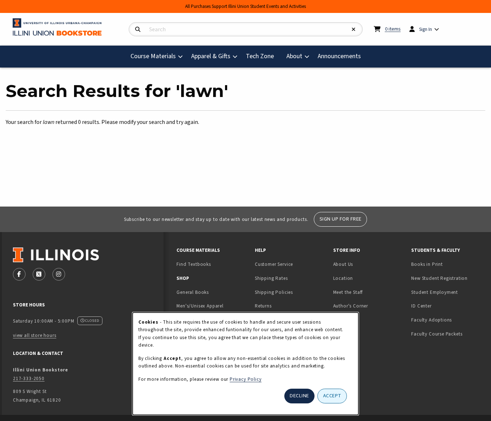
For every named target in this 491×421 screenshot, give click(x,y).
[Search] (137, 29)
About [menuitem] (294, 56)
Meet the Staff (348, 292)
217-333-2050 (29, 378)
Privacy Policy (246, 379)
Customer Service (274, 264)
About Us (343, 264)
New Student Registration (439, 278)
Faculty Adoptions (431, 319)
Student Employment (447, 292)
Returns (263, 305)
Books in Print (447, 264)
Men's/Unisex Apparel (200, 305)
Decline (299, 395)
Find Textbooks (193, 264)
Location (343, 278)
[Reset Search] (354, 29)
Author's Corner (350, 305)
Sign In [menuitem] (425, 29)
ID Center (444, 305)
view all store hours (34, 335)
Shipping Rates (271, 278)
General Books (192, 292)
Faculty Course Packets (436, 333)
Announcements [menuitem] (339, 56)
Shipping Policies (274, 292)
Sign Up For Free (341, 219)
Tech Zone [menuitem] (263, 56)
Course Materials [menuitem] (153, 56)
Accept (332, 395)
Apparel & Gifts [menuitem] (210, 56)
